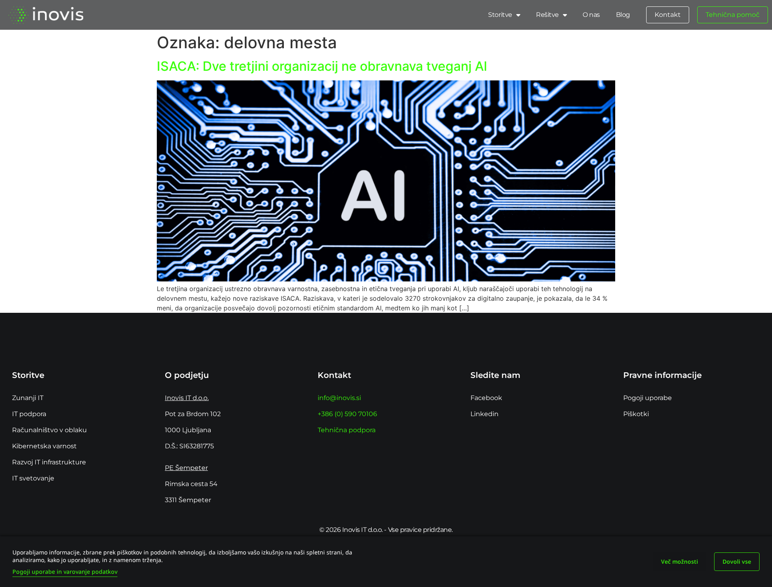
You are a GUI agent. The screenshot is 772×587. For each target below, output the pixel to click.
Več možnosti (679, 561)
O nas (591, 14)
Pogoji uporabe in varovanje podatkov (64, 571)
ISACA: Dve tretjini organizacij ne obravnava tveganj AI (322, 66)
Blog (623, 14)
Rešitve (547, 14)
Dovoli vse (737, 561)
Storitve (500, 14)
